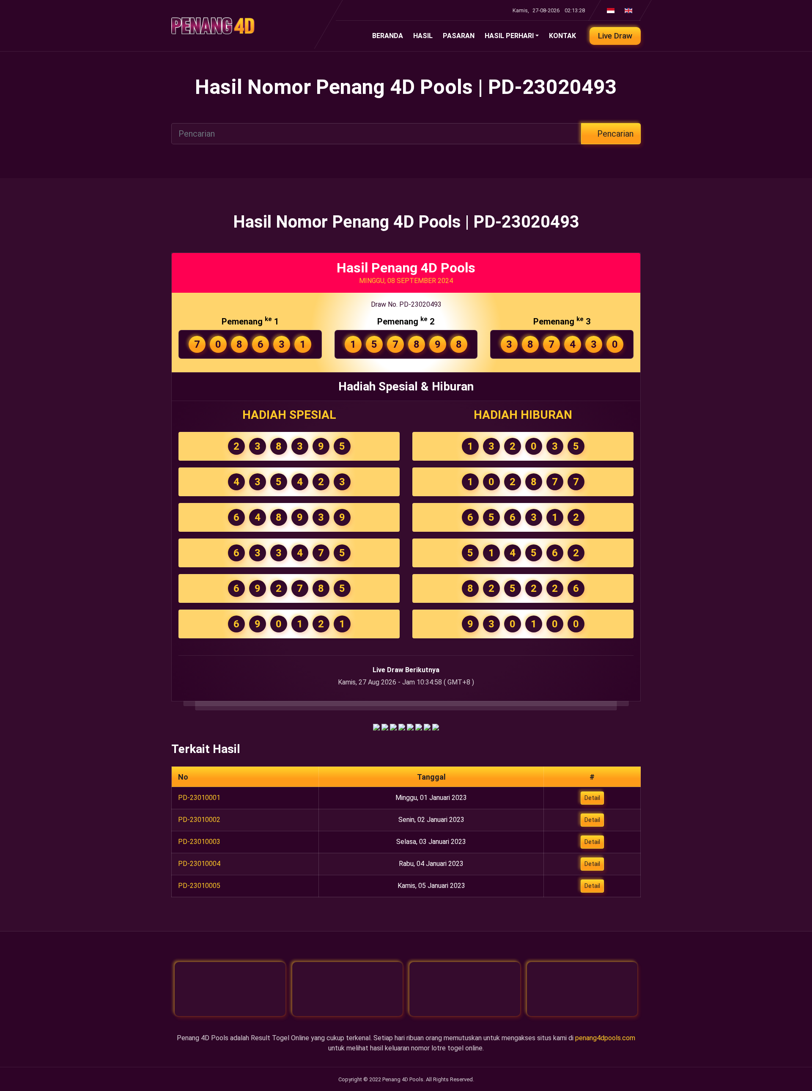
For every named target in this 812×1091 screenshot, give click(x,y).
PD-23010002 (199, 820)
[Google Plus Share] (384, 727)
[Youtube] (582, 989)
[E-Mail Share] (435, 727)
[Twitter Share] (393, 727)
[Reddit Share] (427, 727)
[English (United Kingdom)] (627, 10)
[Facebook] (230, 989)
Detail (592, 797)
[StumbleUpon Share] (418, 727)
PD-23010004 (199, 864)
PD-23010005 (199, 886)
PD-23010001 (199, 798)
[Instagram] (464, 989)
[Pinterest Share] (410, 727)
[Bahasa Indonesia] (609, 10)
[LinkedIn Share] (401, 727)
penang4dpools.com (605, 1038)
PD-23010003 (199, 842)
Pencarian (614, 134)
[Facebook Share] (376, 727)
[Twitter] (347, 989)
